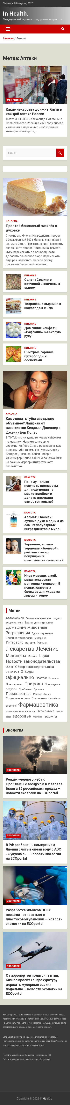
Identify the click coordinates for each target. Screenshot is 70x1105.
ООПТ (9, 667)
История (30, 642)
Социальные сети (18, 698)
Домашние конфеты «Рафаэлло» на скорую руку (42, 332)
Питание (11, 220)
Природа (33, 684)
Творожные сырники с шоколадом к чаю (42, 306)
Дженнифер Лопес (43, 623)
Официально (20, 677)
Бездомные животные (38, 618)
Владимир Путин (14, 623)
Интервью (40, 638)
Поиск (60, 153)
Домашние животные (26, 627)
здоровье (22, 716)
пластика (37, 717)
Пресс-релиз (14, 684)
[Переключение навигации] (8, 29)
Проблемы (25, 689)
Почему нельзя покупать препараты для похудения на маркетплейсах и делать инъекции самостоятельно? (41, 492)
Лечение (47, 648)
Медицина (14, 100)
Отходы (27, 671)
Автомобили (15, 618)
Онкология (12, 671)
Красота (11, 413)
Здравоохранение (42, 633)
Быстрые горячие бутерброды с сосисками (39, 356)
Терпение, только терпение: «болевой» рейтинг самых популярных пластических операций (43, 552)
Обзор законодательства (34, 667)
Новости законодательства (33, 661)
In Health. (15, 13)
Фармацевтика (38, 704)
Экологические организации (20, 711)
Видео (57, 618)
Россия (37, 694)
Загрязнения (18, 632)
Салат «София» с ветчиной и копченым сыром (42, 284)
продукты (50, 716)
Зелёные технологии (19, 638)
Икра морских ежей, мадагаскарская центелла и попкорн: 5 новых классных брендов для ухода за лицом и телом (42, 585)
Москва (32, 656)
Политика (53, 678)
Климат (42, 642)
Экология (14, 730)
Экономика (45, 711)
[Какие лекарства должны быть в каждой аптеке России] (35, 84)
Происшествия (19, 693)
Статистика (39, 698)
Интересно (14, 642)
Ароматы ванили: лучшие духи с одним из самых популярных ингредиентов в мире (44, 523)
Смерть (47, 694)
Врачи (29, 622)
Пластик (41, 678)
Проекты (39, 689)
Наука (44, 655)
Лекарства (20, 648)
